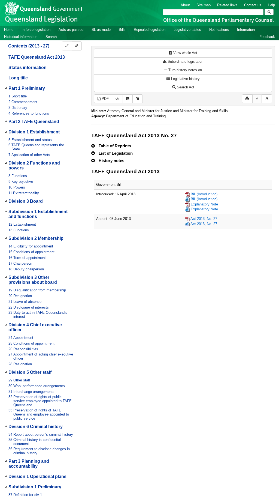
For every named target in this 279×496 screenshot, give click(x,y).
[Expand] (67, 45)
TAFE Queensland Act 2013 (36, 57)
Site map (203, 5)
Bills (122, 30)
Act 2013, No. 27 (203, 219)
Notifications (219, 30)
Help (271, 5)
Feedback (267, 37)
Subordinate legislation (184, 61)
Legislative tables (187, 30)
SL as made (101, 30)
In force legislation (36, 30)
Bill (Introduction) (204, 194)
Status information (27, 67)
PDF (105, 99)
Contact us (252, 5)
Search (51, 37)
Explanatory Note (204, 204)
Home (8, 30)
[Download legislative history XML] (117, 98)
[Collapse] (77, 45)
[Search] (269, 12)
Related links (227, 5)
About (185, 5)
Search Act (185, 87)
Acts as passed (71, 30)
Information (246, 30)
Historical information (20, 37)
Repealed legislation (149, 30)
